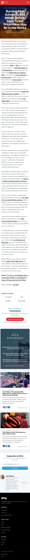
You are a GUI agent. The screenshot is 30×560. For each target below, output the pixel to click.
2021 (17, 65)
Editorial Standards (5, 527)
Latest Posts (4, 510)
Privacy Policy (4, 554)
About (2, 522)
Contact (3, 532)
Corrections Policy (5, 529)
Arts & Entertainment (10, 8)
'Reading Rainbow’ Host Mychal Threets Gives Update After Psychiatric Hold (15, 347)
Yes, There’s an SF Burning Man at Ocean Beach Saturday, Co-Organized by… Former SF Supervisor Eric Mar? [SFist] (15, 277)
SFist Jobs (3, 512)
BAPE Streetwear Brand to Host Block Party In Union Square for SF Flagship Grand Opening (15, 360)
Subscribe (15, 468)
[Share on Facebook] (9, 407)
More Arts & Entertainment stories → (15, 366)
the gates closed (6, 77)
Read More (24, 482)
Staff (2, 524)
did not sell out (17, 80)
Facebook (3, 539)
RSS (2, 544)
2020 (11, 65)
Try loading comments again (15, 319)
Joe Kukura (22, 8)
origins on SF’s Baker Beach (14, 261)
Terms (2, 556)
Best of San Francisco (6, 515)
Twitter (3, 542)
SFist (4, 498)
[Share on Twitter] (6, 407)
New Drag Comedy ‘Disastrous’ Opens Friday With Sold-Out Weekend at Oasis (15, 354)
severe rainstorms (20, 75)
